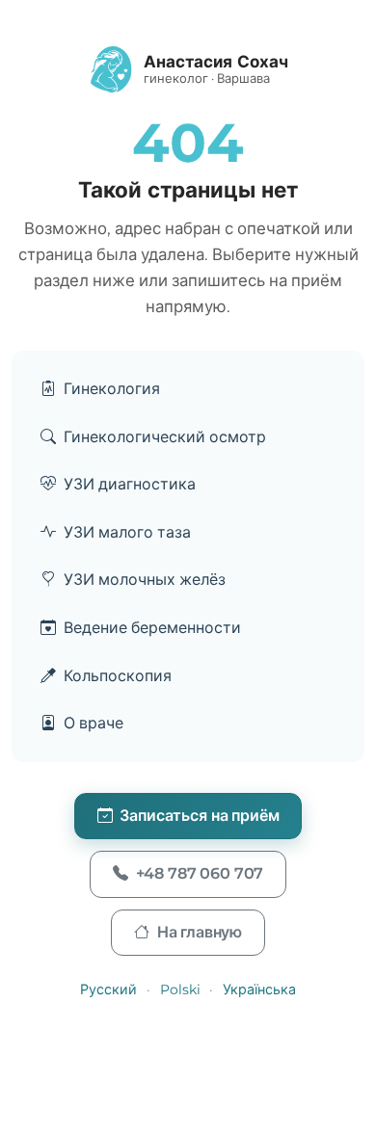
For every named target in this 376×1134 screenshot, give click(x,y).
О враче (93, 723)
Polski (180, 989)
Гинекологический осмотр (165, 437)
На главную (199, 932)
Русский (108, 989)
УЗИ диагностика (130, 484)
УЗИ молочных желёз (145, 579)
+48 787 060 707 (200, 873)
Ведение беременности (152, 628)
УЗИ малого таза (127, 532)
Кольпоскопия (118, 676)
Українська (259, 989)
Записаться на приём (199, 815)
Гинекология (112, 389)
